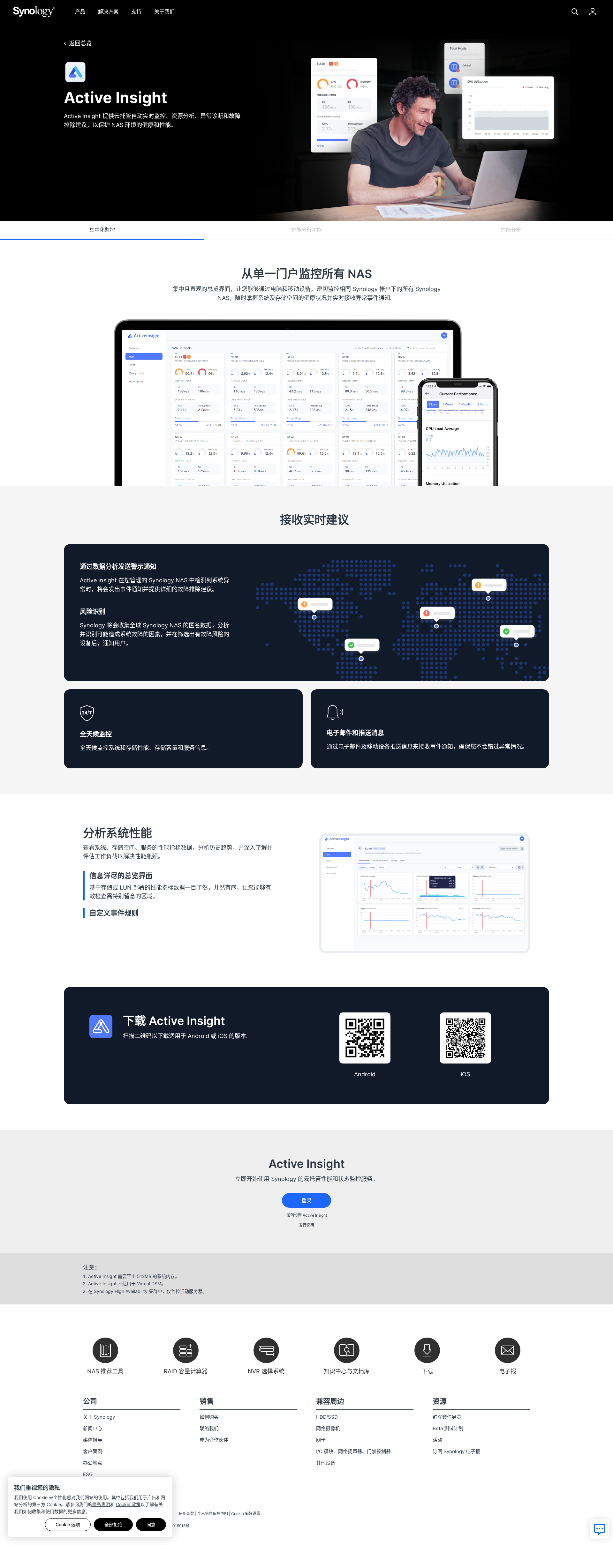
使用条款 (186, 1513)
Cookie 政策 (128, 1504)
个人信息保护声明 (212, 1513)
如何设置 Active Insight (306, 1215)
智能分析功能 (306, 230)
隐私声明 (101, 1504)
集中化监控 (102, 230)
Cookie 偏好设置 (245, 1513)
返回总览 (80, 43)
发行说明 (306, 1225)
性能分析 (511, 230)
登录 (306, 1200)
